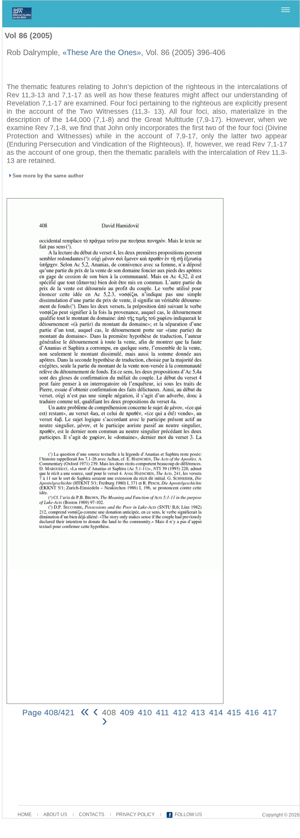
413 (198, 712)
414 (216, 712)
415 (234, 712)
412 (180, 712)
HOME (25, 814)
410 (145, 712)
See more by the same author (48, 176)
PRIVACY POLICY (135, 814)
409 (127, 712)
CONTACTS (91, 814)
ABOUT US (55, 814)
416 (252, 712)
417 (270, 712)
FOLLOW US (188, 814)
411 (162, 712)
